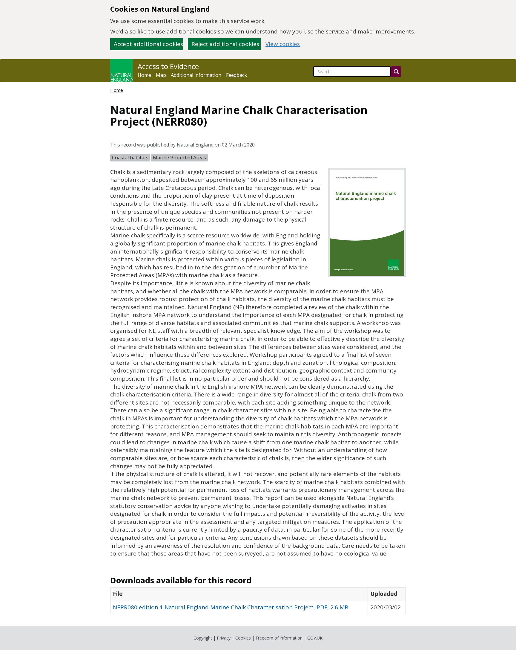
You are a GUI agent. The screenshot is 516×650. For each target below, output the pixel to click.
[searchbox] (352, 71)
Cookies (243, 638)
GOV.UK (314, 638)
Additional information (196, 75)
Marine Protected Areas (179, 157)
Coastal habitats (130, 157)
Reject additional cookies (225, 44)
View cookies (282, 44)
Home (144, 75)
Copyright (203, 638)
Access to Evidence (168, 66)
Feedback (236, 75)
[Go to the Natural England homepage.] (121, 70)
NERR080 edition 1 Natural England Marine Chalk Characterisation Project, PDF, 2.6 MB (230, 607)
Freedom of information (279, 638)
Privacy (224, 638)
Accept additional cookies (148, 44)
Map (161, 75)
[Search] (396, 71)
